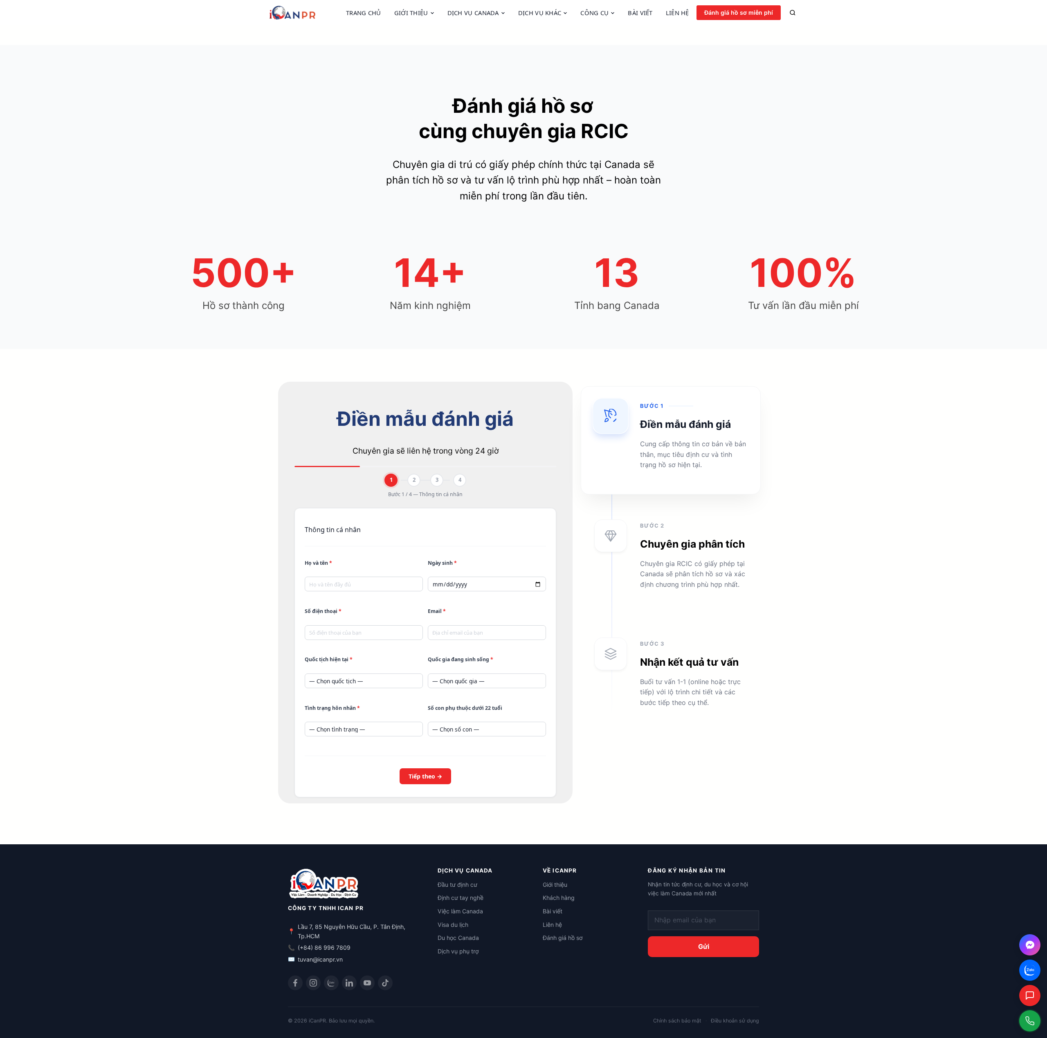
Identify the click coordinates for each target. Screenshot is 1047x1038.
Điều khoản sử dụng (735, 1021)
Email (437, 611)
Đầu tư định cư (457, 884)
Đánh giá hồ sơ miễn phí (738, 12)
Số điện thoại (323, 611)
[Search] (792, 12)
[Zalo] (331, 982)
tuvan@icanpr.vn (320, 959)
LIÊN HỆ (677, 13)
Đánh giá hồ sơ (562, 937)
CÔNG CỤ (594, 13)
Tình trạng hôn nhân (332, 708)
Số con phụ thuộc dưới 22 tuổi (465, 708)
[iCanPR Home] (304, 13)
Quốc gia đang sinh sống (460, 659)
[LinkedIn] (349, 982)
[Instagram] (313, 982)
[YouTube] (367, 982)
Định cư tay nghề (460, 897)
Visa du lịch (453, 924)
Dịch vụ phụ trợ (458, 951)
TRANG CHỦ (363, 13)
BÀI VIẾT (640, 13)
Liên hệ (552, 924)
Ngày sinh (442, 563)
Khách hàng (559, 897)
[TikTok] (385, 982)
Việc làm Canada (460, 911)
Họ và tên (318, 563)
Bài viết (552, 911)
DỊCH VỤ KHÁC (540, 13)
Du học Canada (458, 937)
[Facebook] (295, 982)
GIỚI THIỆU (411, 13)
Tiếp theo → (425, 776)
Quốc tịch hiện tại (329, 659)
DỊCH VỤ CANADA (473, 13)
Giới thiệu (555, 884)
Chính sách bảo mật (677, 1021)
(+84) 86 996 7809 (324, 947)
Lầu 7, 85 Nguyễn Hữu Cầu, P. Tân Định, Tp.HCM (351, 931)
